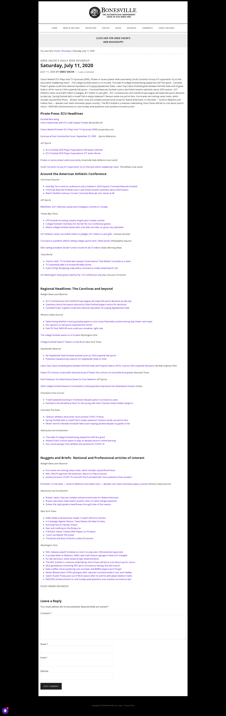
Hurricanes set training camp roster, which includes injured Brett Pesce (80, 470)
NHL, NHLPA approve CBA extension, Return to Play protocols (76, 473)
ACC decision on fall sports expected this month (69, 324)
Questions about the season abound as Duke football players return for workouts (86, 304)
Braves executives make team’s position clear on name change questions (81, 500)
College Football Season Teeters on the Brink (62, 341)
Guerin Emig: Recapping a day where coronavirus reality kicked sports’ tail (82, 268)
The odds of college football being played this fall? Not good (75, 437)
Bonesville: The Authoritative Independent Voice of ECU (113, 12)
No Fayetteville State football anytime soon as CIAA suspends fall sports (81, 355)
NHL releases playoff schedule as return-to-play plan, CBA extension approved (84, 552)
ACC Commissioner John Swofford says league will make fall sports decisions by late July (88, 301)
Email (43, 657)
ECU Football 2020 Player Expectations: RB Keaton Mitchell (74, 149)
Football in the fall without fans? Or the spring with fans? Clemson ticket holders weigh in (89, 403)
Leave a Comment (86, 72)
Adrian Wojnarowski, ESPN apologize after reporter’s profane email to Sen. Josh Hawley (89, 572)
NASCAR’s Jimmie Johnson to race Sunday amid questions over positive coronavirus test (88, 579)
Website (44, 671)
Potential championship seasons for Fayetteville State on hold (76, 358)
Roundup (63, 586)
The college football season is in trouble (60, 335)
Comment (46, 613)
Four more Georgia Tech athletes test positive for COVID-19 (75, 444)
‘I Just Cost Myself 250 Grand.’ (60, 535)
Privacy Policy (129, 705)
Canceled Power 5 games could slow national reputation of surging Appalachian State (87, 307)
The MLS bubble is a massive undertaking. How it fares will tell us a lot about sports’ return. (90, 562)
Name (44, 644)
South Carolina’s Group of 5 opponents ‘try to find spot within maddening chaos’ (79, 166)
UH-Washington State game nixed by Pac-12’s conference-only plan (73, 274)
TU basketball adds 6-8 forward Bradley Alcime (68, 264)
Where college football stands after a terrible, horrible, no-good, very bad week (84, 227)
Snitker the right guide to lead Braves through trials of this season (78, 504)
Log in (120, 705)
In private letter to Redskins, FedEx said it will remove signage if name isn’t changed (86, 555)
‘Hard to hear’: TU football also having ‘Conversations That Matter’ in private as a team (88, 261)
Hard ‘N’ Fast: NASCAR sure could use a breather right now (74, 328)
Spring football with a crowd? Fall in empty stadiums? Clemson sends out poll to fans (87, 420)
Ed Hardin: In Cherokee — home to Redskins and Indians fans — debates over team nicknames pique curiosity (94, 483)
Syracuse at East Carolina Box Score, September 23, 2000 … (69, 136)
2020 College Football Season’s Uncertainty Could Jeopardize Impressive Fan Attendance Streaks (87, 386)
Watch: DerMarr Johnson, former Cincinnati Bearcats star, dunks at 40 (80, 193)
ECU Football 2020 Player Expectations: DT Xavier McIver (73, 153)
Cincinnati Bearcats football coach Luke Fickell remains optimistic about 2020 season (87, 189)
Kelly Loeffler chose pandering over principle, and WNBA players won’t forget (84, 569)
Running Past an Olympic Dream (61, 524)
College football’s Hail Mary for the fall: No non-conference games (78, 223)
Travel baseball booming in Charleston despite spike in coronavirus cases (82, 399)
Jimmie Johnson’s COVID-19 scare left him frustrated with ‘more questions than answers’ (89, 477)
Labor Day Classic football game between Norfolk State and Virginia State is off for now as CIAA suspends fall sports (97, 365)
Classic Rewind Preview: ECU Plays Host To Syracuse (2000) (69, 129)
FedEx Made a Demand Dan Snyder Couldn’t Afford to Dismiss (76, 518)
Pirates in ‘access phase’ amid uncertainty (60, 160)
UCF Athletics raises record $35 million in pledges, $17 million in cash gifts (76, 234)
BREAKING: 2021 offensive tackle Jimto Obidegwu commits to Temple (74, 206)
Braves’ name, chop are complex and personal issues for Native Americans (82, 497)
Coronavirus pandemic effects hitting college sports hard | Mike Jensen (75, 240)
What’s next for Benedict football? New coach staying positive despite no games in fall (88, 423)
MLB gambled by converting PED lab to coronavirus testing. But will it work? (83, 565)
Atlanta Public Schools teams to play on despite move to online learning (81, 440)
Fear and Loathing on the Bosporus (63, 528)
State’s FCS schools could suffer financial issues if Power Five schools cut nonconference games (86, 372)
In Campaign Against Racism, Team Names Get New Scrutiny (75, 521)
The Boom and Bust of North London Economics (69, 538)
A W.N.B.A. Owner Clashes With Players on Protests (70, 531)
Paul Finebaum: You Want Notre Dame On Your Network (68, 379)
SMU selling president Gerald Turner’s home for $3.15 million (70, 247)
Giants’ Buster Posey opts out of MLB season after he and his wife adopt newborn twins (89, 575)
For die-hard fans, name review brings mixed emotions (72, 558)
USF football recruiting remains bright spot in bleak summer (75, 220)
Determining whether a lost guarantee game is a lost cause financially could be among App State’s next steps (99, 321)
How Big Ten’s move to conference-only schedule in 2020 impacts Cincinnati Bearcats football (91, 186)
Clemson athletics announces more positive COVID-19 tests (75, 416)
